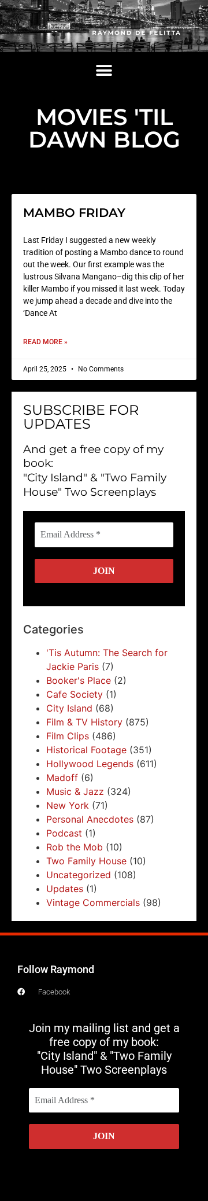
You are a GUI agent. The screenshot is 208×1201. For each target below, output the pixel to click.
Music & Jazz (75, 791)
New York (67, 805)
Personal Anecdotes (89, 819)
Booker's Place (78, 680)
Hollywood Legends (89, 763)
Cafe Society (74, 694)
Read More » (45, 342)
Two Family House (86, 861)
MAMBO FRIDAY (74, 212)
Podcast (64, 833)
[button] (104, 71)
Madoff (62, 777)
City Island (69, 708)
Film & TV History (84, 722)
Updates (64, 888)
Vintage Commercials (93, 902)
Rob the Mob (74, 847)
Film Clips (67, 736)
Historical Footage (86, 750)
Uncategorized (78, 875)
